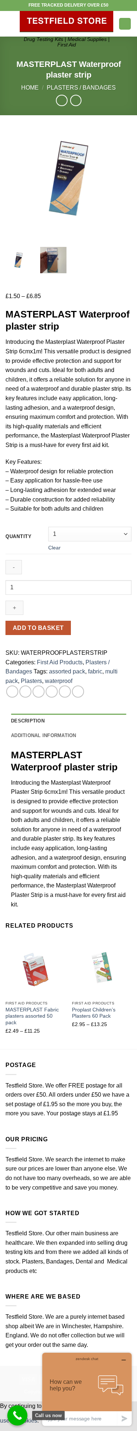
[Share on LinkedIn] (78, 692)
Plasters (31, 681)
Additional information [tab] (43, 735)
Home (30, 87)
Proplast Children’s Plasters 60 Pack (93, 1013)
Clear (54, 548)
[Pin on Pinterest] (65, 692)
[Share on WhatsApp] (12, 692)
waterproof (58, 681)
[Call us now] (17, 1415)
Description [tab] (28, 721)
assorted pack (67, 671)
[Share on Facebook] (25, 692)
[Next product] (61, 100)
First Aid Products (60, 662)
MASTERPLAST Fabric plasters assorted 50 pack (32, 1016)
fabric (95, 671)
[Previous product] (75, 100)
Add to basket (38, 628)
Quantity (18, 536)
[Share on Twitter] (39, 692)
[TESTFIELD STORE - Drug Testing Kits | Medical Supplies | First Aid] (66, 21)
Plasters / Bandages (81, 87)
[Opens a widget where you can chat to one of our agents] (86, 1389)
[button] (9, 24)
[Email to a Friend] (52, 692)
